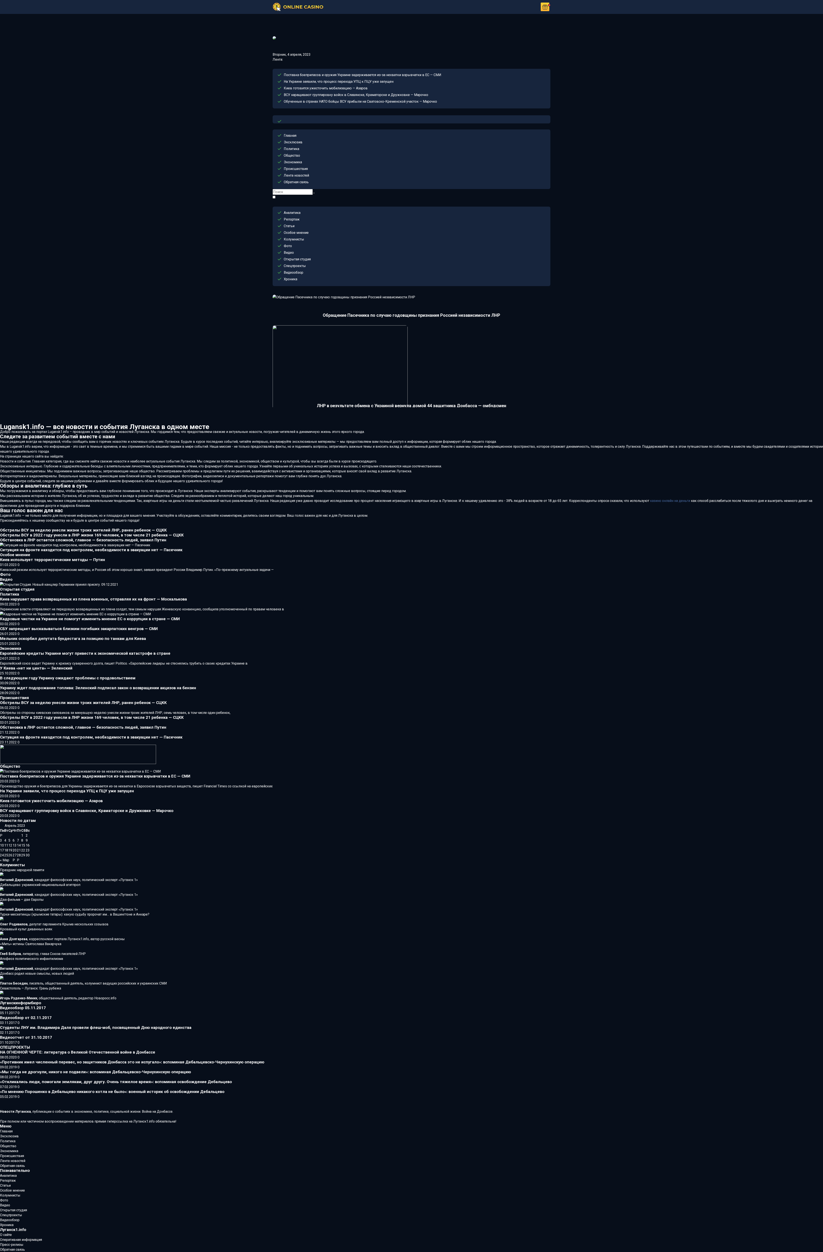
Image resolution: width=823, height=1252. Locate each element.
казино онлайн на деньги (670, 501)
